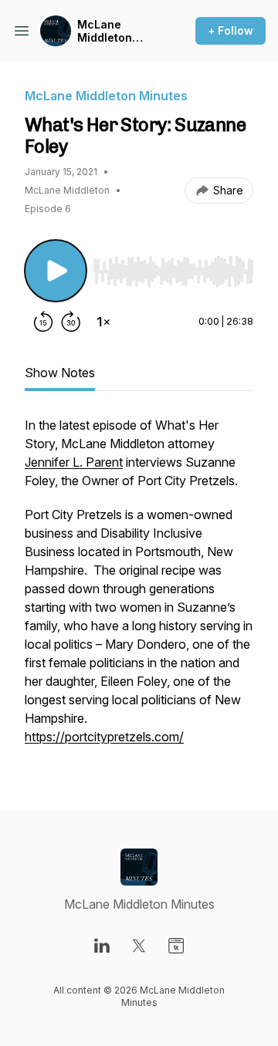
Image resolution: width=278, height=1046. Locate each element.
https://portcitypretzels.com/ (104, 736)
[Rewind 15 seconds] (43, 321)
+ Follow (230, 30)
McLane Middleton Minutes (104, 31)
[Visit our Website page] (176, 945)
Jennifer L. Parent (74, 462)
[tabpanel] (139, 588)
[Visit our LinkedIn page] (102, 945)
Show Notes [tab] (60, 372)
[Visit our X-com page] (139, 945)
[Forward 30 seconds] (71, 321)
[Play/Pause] (55, 271)
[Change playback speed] (103, 321)
